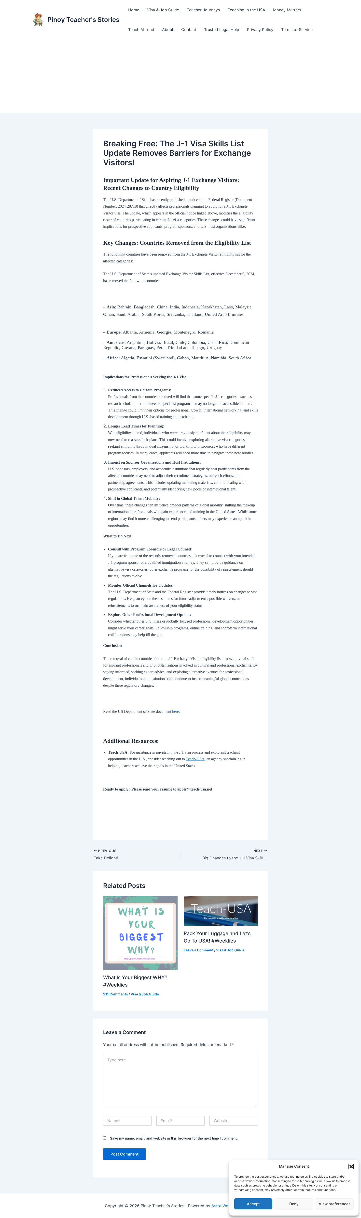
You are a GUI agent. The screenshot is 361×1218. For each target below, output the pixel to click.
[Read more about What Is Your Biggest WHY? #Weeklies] (140, 932)
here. (175, 711)
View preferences (334, 1204)
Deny (294, 1204)
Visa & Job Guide (163, 9)
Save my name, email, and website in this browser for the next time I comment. (174, 1138)
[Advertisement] (180, 76)
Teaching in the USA (246, 9)
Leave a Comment (198, 950)
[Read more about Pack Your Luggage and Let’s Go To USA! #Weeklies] (221, 910)
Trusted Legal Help (221, 29)
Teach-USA (195, 759)
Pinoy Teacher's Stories (83, 19)
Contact (188, 29)
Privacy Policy (260, 29)
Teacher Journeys (203, 9)
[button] (351, 1166)
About (167, 29)
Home (133, 9)
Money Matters (287, 9)
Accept (253, 1204)
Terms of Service (297, 29)
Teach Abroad (141, 29)
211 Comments (115, 994)
